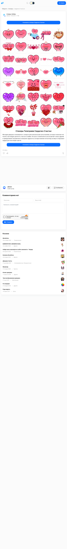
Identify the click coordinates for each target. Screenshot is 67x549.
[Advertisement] (33, 170)
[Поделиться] (7, 153)
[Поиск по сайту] (27, 3)
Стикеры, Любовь (11, 14)
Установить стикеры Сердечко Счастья (33, 22)
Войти (62, 3)
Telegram (4, 8)
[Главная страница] (2, 3)
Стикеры (10, 8)
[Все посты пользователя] (48, 187)
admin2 (9, 187)
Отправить (9, 222)
